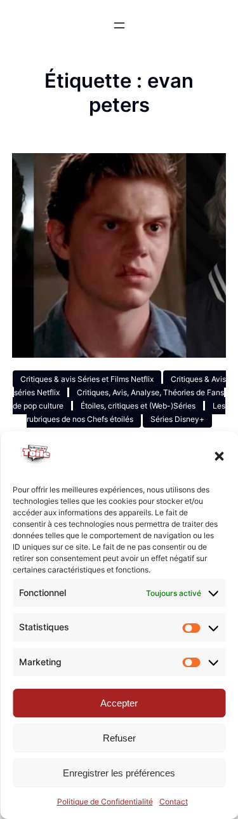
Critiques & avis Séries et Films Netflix (87, 379)
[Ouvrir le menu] (119, 25)
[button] (219, 456)
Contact (173, 801)
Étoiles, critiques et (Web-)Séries (138, 405)
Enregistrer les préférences (119, 773)
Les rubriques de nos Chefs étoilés (126, 412)
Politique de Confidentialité (105, 801)
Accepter (119, 703)
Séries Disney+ (177, 419)
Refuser (119, 738)
